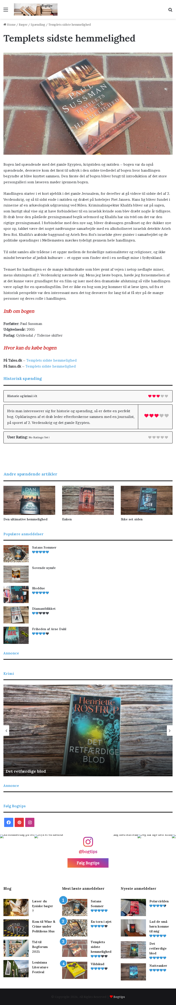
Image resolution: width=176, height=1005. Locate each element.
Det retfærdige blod (158, 948)
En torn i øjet (101, 922)
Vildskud (97, 964)
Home (11, 24)
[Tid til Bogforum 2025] (16, 948)
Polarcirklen (159, 901)
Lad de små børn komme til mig (159, 926)
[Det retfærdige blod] (133, 949)
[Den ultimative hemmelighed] (29, 500)
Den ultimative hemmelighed (25, 519)
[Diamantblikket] (16, 614)
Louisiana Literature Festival (40, 967)
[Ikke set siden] (147, 500)
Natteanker (23, 771)
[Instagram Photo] (17, 852)
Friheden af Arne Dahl (49, 629)
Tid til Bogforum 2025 (40, 947)
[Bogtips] (36, 9)
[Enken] (88, 500)
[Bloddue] (16, 594)
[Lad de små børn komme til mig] (133, 927)
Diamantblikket (44, 609)
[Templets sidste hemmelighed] (74, 948)
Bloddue (38, 588)
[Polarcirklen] (133, 907)
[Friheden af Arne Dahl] (16, 635)
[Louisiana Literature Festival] (16, 968)
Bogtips (119, 997)
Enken (67, 519)
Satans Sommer (44, 547)
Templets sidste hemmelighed (51, 360)
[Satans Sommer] (16, 553)
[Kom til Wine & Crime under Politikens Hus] (16, 927)
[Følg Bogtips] (88, 844)
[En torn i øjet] (74, 927)
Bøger (23, 24)
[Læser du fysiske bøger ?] (16, 907)
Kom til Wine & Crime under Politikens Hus (43, 926)
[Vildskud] (74, 970)
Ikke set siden (132, 519)
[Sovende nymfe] (16, 574)
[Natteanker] (133, 971)
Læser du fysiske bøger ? (42, 906)
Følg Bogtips (88, 863)
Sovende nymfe (44, 568)
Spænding (38, 24)
